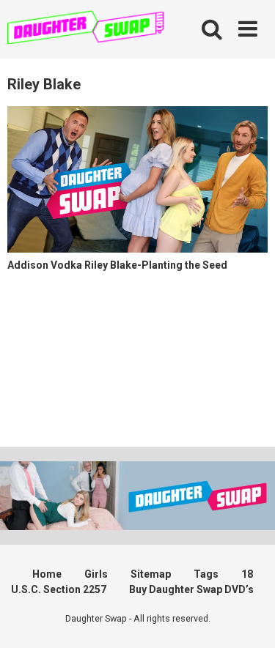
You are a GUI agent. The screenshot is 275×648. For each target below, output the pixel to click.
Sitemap (151, 574)
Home (47, 574)
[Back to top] (248, 618)
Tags (206, 574)
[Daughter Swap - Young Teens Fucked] (85, 29)
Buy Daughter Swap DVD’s (191, 589)
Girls (96, 574)
